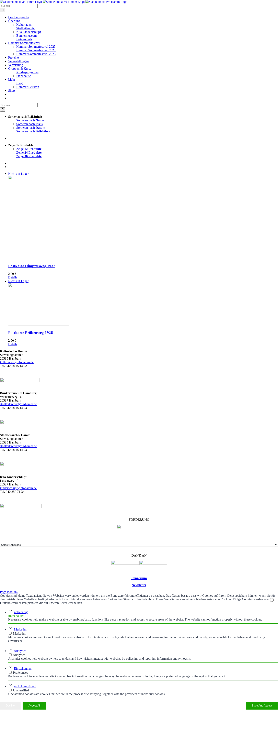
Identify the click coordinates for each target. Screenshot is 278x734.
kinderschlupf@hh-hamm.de (18, 488)
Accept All (34, 705)
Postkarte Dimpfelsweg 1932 (31, 266)
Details (12, 277)
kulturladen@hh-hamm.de (17, 362)
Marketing (20, 629)
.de (35, 446)
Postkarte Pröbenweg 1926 (30, 332)
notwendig (21, 612)
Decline (10, 705)
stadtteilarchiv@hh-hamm (16, 446)
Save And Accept (262, 705)
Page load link (9, 592)
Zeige (29, 149)
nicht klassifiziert (25, 686)
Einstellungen (23, 668)
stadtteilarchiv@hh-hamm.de (18, 404)
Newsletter (139, 585)
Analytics (20, 651)
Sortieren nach (30, 120)
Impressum (139, 578)
